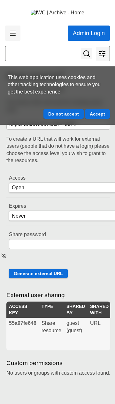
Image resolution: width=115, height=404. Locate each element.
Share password (27, 234)
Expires (17, 206)
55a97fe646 (22, 323)
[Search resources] (86, 53)
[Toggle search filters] (102, 53)
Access (17, 178)
